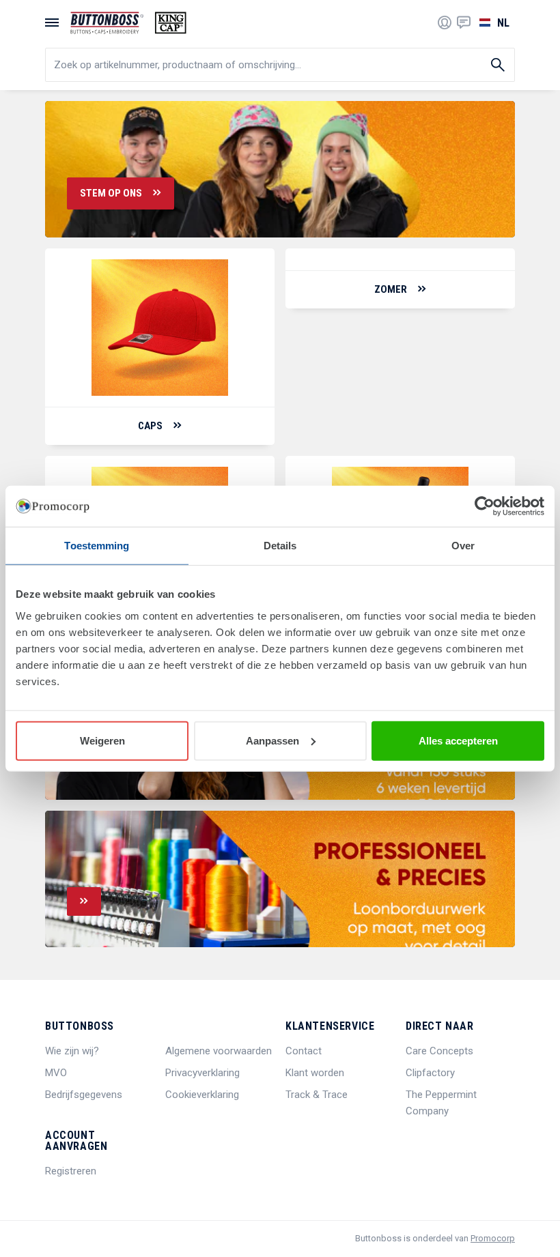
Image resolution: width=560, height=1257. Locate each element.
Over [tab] (463, 545)
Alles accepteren (458, 740)
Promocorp (493, 1238)
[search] (280, 65)
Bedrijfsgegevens (83, 1094)
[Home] (128, 23)
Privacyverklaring (202, 1073)
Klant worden (314, 1073)
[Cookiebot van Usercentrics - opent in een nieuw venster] (484, 506)
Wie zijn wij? (72, 1051)
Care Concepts (439, 1051)
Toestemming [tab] (96, 545)
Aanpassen (272, 740)
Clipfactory (430, 1073)
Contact (303, 1051)
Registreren (70, 1171)
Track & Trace (316, 1094)
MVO (56, 1073)
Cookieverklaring (202, 1094)
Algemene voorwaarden (218, 1051)
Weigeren (102, 740)
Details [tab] (280, 545)
